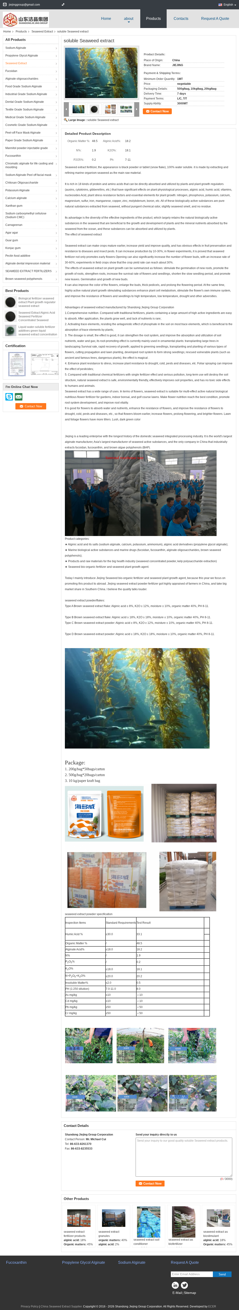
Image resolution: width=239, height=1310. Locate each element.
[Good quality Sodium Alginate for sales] (17, 364)
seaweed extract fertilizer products (74, 1234)
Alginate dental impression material (27, 263)
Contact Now (160, 111)
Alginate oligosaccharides (21, 78)
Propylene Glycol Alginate (21, 55)
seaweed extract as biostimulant (215, 1234)
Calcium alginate (16, 198)
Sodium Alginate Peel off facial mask (28, 175)
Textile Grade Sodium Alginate (24, 109)
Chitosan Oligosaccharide (21, 182)
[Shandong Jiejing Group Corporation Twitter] (185, 1286)
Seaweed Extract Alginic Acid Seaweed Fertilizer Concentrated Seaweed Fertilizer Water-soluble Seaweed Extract (36, 320)
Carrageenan (13, 225)
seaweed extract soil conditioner (146, 1242)
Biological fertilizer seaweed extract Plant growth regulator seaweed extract (37, 302)
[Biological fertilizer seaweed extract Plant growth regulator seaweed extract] (11, 301)
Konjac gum (13, 248)
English (228, 4)
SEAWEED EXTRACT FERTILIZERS (28, 271)
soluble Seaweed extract (103, 120)
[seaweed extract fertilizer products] (79, 1218)
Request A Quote (215, 19)
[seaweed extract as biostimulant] (218, 1218)
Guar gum (11, 240)
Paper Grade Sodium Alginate (24, 140)
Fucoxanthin (13, 155)
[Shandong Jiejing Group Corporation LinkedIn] (175, 1286)
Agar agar (11, 232)
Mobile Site (181, 1298)
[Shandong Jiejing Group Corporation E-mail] (73, 1154)
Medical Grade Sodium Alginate (25, 117)
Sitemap (190, 1293)
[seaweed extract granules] (113, 1218)
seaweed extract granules (108, 1234)
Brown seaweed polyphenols (23, 278)
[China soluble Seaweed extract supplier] (101, 73)
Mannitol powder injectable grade (26, 148)
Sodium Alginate (15, 48)
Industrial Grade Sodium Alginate (26, 94)
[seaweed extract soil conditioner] (148, 1221)
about (128, 19)
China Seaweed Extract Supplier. (62, 1306)
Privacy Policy (30, 1306)
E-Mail (177, 1293)
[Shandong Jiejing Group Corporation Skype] (67, 1154)
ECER (212, 1306)
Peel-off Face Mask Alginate (23, 132)
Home (106, 19)
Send (222, 1274)
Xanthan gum (13, 205)
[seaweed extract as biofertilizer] (183, 1221)
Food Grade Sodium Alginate (23, 86)
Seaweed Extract (42, 31)
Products (153, 19)
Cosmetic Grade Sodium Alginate (26, 125)
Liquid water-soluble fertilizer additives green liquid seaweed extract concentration (37, 330)
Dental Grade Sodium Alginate (24, 101)
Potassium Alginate (17, 190)
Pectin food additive (17, 255)
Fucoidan (11, 71)
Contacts (181, 19)
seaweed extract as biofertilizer (181, 1242)
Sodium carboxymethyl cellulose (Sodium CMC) (25, 215)
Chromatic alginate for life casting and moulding (29, 165)
